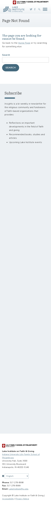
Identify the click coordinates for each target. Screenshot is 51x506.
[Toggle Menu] (45, 9)
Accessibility (8, 498)
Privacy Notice (22, 498)
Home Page (24, 43)
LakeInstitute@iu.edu (18, 489)
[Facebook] (34, 9)
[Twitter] (31, 9)
